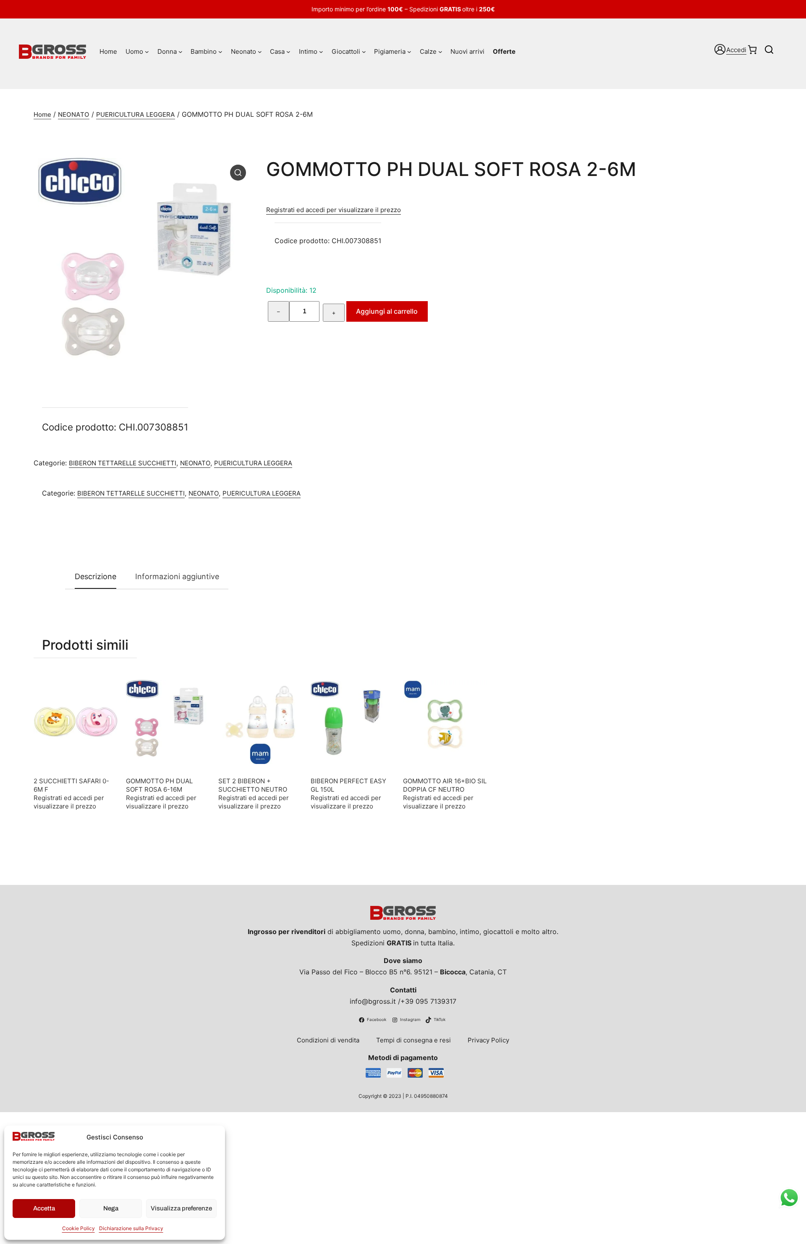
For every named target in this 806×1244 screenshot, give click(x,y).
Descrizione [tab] (95, 576)
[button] (238, 173)
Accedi (736, 50)
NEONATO (73, 114)
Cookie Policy (78, 1228)
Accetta (44, 1208)
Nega (110, 1208)
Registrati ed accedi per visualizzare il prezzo (333, 210)
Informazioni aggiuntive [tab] (177, 576)
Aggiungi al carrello (387, 311)
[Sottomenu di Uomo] (147, 52)
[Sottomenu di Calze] (440, 52)
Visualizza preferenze (181, 1208)
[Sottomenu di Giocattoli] (364, 52)
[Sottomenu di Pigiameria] (409, 52)
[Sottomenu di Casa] (288, 52)
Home (42, 114)
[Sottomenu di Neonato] (260, 52)
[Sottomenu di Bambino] (220, 52)
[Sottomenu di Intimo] (321, 52)
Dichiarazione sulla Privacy (131, 1228)
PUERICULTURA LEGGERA (135, 114)
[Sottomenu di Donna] (180, 52)
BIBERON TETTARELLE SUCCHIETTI (122, 463)
